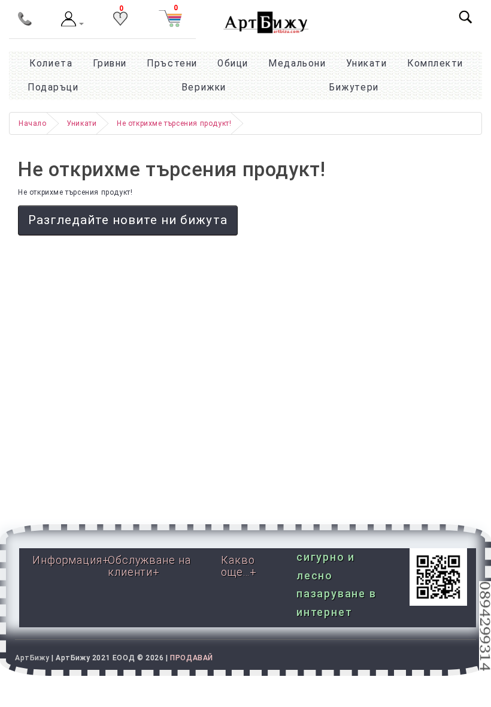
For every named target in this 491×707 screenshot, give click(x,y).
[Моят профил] (72, 24)
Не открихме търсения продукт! (174, 123)
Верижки (203, 87)
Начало (33, 123)
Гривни (110, 63)
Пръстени (172, 63)
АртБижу (32, 658)
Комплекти (435, 63)
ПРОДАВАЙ (191, 658)
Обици (232, 63)
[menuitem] (353, 87)
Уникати (366, 63)
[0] (120, 23)
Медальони (297, 63)
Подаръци (53, 87)
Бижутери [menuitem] (353, 87)
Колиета (50, 63)
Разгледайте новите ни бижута (128, 220)
